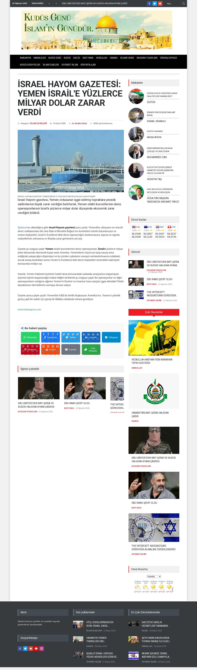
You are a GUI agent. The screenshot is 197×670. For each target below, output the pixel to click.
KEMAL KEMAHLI (156, 121)
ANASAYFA (25, 58)
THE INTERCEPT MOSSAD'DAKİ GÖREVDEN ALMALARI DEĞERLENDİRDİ (162, 293)
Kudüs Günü (81, 123)
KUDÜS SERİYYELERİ (30, 65)
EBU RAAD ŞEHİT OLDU (76, 403)
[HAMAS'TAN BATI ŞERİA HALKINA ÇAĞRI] (154, 391)
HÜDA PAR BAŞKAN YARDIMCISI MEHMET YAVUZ (163, 200)
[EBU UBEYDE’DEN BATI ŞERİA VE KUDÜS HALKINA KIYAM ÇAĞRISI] (38, 388)
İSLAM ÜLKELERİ (51, 65)
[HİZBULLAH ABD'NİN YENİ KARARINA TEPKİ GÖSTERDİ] (154, 338)
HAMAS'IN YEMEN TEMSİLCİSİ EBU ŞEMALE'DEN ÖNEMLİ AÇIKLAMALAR (98, 639)
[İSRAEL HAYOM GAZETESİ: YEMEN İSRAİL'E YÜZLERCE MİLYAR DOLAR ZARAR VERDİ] (71, 161)
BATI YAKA (88, 58)
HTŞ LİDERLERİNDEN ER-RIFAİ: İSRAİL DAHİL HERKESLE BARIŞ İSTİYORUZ (102, 624)
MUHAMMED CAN (157, 157)
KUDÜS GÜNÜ (54, 58)
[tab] (154, 313)
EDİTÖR (151, 102)
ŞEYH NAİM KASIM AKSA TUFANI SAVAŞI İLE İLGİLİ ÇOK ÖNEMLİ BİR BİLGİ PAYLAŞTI (155, 639)
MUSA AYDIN (154, 137)
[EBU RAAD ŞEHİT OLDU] (84, 388)
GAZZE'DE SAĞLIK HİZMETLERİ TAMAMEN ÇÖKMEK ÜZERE (155, 624)
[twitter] (154, 3)
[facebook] (149, 3)
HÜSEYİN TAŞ (154, 179)
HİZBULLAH (101, 58)
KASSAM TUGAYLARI (147, 58)
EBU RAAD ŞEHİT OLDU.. (75, 3)
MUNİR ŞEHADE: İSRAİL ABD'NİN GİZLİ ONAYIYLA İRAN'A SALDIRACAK (155, 655)
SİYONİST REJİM (70, 65)
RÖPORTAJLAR (88, 65)
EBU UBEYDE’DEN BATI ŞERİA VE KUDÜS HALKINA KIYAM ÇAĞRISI (36, 405)
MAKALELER (40, 58)
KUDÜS (67, 58)
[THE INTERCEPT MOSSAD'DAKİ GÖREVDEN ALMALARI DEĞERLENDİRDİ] (154, 527)
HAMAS (114, 58)
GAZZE (76, 58)
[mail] (160, 3)
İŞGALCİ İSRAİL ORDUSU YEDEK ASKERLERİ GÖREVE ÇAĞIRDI (101, 655)
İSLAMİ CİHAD (127, 58)
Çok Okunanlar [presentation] (154, 312)
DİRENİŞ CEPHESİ (168, 58)
